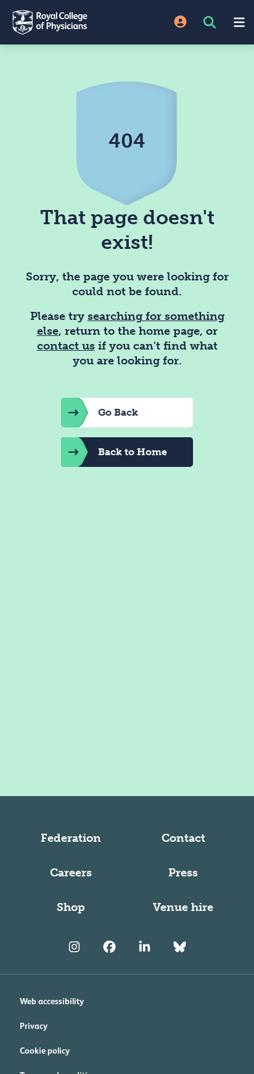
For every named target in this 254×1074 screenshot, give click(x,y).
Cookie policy (45, 1050)
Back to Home (132, 452)
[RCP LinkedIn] (144, 946)
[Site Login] (180, 22)
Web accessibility (52, 1001)
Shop (71, 907)
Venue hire (183, 907)
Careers (71, 872)
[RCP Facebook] (109, 946)
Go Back (118, 412)
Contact (183, 838)
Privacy (33, 1026)
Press (183, 872)
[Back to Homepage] (63, 22)
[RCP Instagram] (74, 946)
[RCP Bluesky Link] (179, 946)
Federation (71, 838)
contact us (66, 346)
